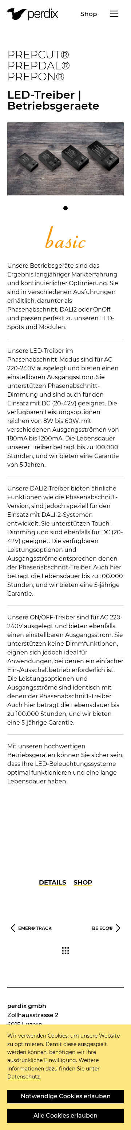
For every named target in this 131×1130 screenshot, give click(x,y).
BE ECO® (102, 928)
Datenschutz (23, 1076)
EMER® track (35, 928)
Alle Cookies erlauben (65, 1115)
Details (52, 882)
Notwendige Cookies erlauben (66, 1096)
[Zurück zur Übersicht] (65, 952)
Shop (88, 14)
